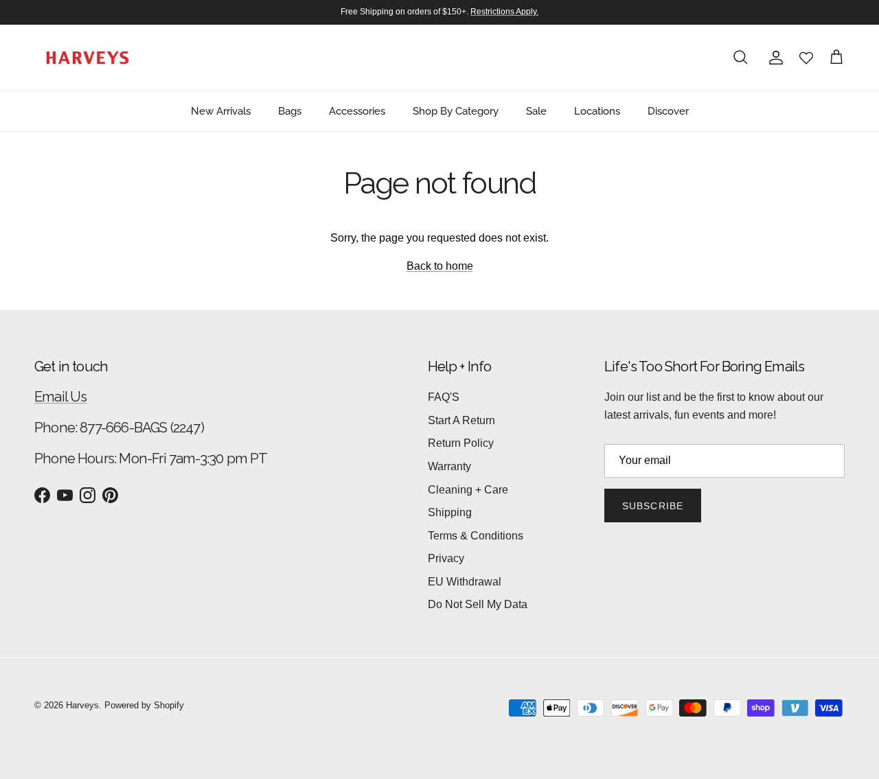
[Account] (773, 57)
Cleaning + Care (468, 490)
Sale (536, 110)
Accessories (357, 110)
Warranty (449, 466)
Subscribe (652, 505)
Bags (289, 110)
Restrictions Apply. (504, 11)
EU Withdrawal (464, 582)
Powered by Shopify (144, 705)
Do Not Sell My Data (477, 604)
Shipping (450, 512)
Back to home (440, 266)
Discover (668, 110)
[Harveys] (87, 57)
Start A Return (461, 420)
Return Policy (461, 443)
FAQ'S (443, 397)
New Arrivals (221, 110)
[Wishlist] (806, 57)
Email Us (60, 396)
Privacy (446, 558)
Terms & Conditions (475, 536)
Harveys (82, 705)
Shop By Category (456, 110)
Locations (597, 110)
